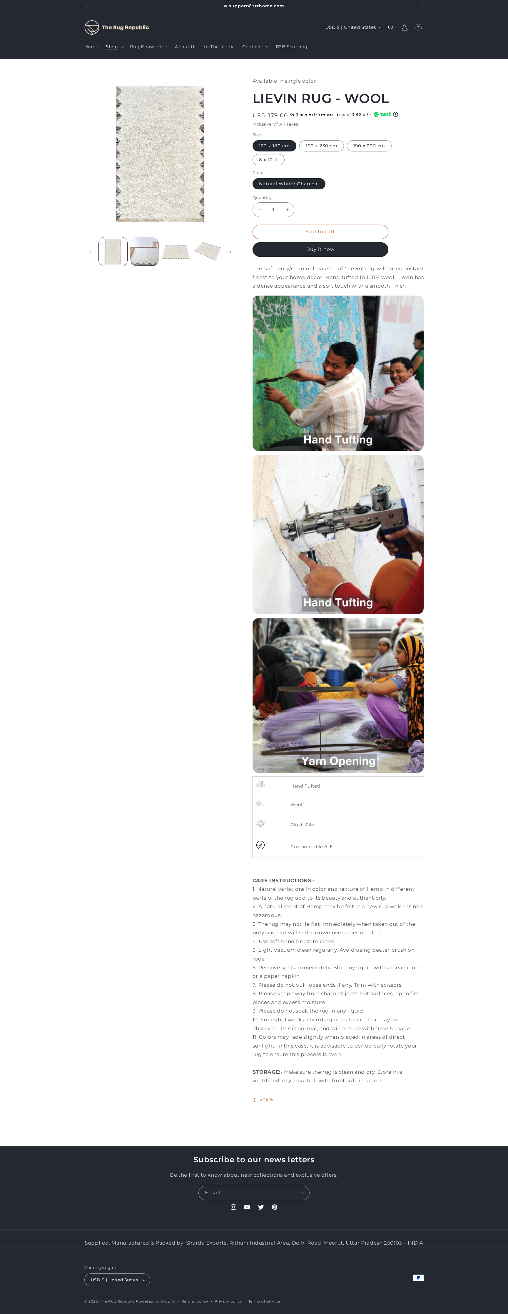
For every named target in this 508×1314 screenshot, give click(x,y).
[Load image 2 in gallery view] (144, 251)
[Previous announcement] (86, 6)
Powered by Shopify (155, 1301)
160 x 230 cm (321, 146)
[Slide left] (90, 251)
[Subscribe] (302, 1193)
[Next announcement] (421, 6)
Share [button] (266, 1099)
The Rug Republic (117, 1301)
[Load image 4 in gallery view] (207, 251)
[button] (114, 46)
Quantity (262, 197)
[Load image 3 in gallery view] (176, 251)
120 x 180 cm (274, 146)
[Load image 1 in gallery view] (113, 251)
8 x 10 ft (268, 159)
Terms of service (264, 1301)
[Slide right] (230, 251)
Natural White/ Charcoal (289, 183)
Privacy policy (228, 1301)
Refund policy (195, 1301)
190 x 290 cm (369, 146)
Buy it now (320, 249)
